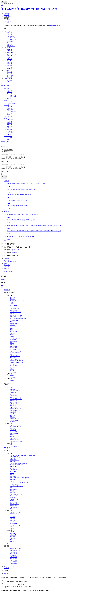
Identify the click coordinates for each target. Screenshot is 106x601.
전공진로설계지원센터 (16, 494)
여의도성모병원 (14, 553)
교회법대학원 (13, 395)
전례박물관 (13, 538)
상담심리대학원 (14, 404)
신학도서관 (13, 535)
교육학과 (12, 394)
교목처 (12, 468)
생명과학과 (13, 405)
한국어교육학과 (14, 420)
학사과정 (7, 47)
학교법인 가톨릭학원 (15, 548)
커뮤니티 (7, 70)
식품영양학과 (13, 331)
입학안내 (9, 59)
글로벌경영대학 (14, 308)
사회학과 (12, 325)
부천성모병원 (13, 557)
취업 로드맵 (13, 37)
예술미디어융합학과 (15, 408)
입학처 (12, 491)
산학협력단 (13, 518)
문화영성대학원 (14, 400)
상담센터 (12, 481)
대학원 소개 (10, 62)
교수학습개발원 (14, 469)
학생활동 (9, 57)
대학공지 (6, 211)
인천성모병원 (13, 560)
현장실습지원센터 (15, 507)
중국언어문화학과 (15, 352)
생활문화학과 (13, 407)
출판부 (12, 539)
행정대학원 (13, 421)
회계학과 (12, 370)
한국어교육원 (13, 505)
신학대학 (12, 380)
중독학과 (12, 415)
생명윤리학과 (13, 431)
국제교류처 (13, 471)
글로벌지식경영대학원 (16, 397)
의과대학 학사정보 (15, 525)
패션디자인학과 (14, 418)
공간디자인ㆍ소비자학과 (17, 300)
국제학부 (12, 307)
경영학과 (12, 297)
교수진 (7, 42)
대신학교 (12, 531)
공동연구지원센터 (15, 513)
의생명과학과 (13, 346)
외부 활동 (9, 77)
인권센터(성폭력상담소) (16, 486)
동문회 (12, 474)
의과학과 (12, 434)
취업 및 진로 (10, 36)
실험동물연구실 (14, 520)
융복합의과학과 (14, 433)
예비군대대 (13, 487)
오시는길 (6, 568)
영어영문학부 (13, 339)
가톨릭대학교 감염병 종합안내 (18, 463)
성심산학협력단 (14, 484)
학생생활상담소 (14, 504)
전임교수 (9, 44)
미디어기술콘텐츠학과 (16, 315)
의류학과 (12, 344)
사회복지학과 (13, 323)
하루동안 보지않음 (8, 149)
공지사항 (9, 72)
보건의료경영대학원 (15, 426)
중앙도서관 (13, 492)
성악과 (12, 328)
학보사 (12, 508)
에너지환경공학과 (15, 338)
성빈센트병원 (13, 561)
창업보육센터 (13, 495)
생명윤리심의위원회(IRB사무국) (19, 482)
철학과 (12, 354)
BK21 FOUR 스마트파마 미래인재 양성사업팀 (22, 455)
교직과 (12, 302)
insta (5, 574)
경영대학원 (13, 389)
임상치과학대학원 (15, 439)
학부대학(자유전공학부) (16, 364)
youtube (6, 573)
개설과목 (9, 50)
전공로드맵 (10, 52)
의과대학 (12, 375)
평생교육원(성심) (14, 499)
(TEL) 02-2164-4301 (12, 584)
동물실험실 (13, 476)
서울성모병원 (13, 552)
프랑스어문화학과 (15, 359)
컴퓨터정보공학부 (15, 356)
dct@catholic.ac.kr (14, 250)
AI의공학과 (13, 372)
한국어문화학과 (14, 365)
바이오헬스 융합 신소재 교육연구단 (19, 478)
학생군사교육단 (14, 502)
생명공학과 (13, 326)
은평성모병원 (13, 558)
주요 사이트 (7, 448)
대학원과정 (8, 60)
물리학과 (12, 313)
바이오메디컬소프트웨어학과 (18, 318)
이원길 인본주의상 (15, 457)
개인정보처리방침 (9, 566)
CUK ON (12, 458)
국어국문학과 (13, 305)
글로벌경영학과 (14, 310)
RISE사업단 (13, 461)
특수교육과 (13, 357)
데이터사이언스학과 (15, 312)
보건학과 (12, 428)
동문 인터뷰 (13, 39)
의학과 (12, 436)
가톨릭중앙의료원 (15, 550)
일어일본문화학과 (15, 349)
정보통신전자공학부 (15, 351)
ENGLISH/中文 (9, 78)
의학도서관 (13, 526)
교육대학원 (13, 392)
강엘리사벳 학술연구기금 (17, 464)
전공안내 (7, 31)
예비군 (12, 522)
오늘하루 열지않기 (7, 3)
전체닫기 (6, 151)
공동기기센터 (13, 466)
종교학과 (12, 413)
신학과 (12, 444)
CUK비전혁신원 (14, 460)
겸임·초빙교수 (11, 46)
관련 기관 (6, 543)
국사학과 (12, 303)
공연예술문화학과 (15, 390)
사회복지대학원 (14, 402)
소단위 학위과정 (11, 54)
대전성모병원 (13, 563)
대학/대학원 (7, 290)
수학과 (12, 330)
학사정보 (9, 55)
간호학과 (12, 425)
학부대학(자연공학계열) (16, 362)
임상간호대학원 (14, 438)
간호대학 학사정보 (15, 512)
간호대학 (12, 377)
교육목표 (9, 34)
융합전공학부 (13, 341)
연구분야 (9, 64)
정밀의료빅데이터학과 (16, 441)
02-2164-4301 (14, 252)
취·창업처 (12, 497)
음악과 (12, 343)
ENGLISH (9, 80)
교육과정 (9, 49)
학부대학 (12, 500)
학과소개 (9, 33)
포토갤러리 (10, 75)
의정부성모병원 (14, 555)
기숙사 (12, 473)
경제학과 (12, 299)
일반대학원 (13, 412)
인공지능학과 (13, 347)
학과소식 (9, 73)
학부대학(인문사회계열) (16, 361)
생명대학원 (13, 430)
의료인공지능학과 (15, 410)
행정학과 (12, 367)
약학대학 (12, 336)
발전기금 (12, 479)
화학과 (12, 369)
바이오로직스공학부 (15, 317)
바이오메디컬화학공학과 (17, 320)
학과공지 (6, 181)
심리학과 (12, 333)
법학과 (12, 321)
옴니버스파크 (13, 523)
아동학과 (12, 334)
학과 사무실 (10, 41)
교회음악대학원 (14, 446)
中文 (8, 81)
